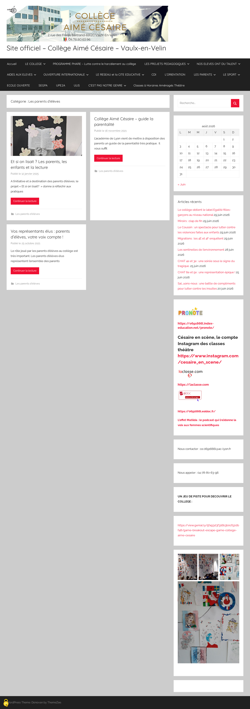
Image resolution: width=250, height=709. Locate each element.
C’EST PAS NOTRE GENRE (105, 85)
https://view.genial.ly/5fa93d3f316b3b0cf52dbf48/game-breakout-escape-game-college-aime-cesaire (208, 530)
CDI (154, 74)
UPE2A (60, 85)
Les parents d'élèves (27, 214)
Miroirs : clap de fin (190, 221)
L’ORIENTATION (175, 74)
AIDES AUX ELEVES (19, 74)
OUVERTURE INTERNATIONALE (64, 74)
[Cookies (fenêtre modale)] (6, 703)
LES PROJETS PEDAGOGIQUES (165, 64)
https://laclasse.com (193, 384)
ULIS (77, 85)
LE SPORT (229, 74)
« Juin (182, 184)
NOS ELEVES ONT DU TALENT (217, 64)
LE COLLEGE (33, 64)
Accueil (11, 64)
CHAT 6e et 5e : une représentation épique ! (206, 272)
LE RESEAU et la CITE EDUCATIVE (118, 74)
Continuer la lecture (25, 201)
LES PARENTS (203, 74)
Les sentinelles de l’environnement (201, 249)
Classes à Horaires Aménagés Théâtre (159, 85)
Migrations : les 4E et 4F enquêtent (200, 238)
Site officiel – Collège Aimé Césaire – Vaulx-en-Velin (86, 48)
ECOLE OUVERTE (18, 85)
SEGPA (43, 85)
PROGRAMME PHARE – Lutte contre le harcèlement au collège (94, 64)
